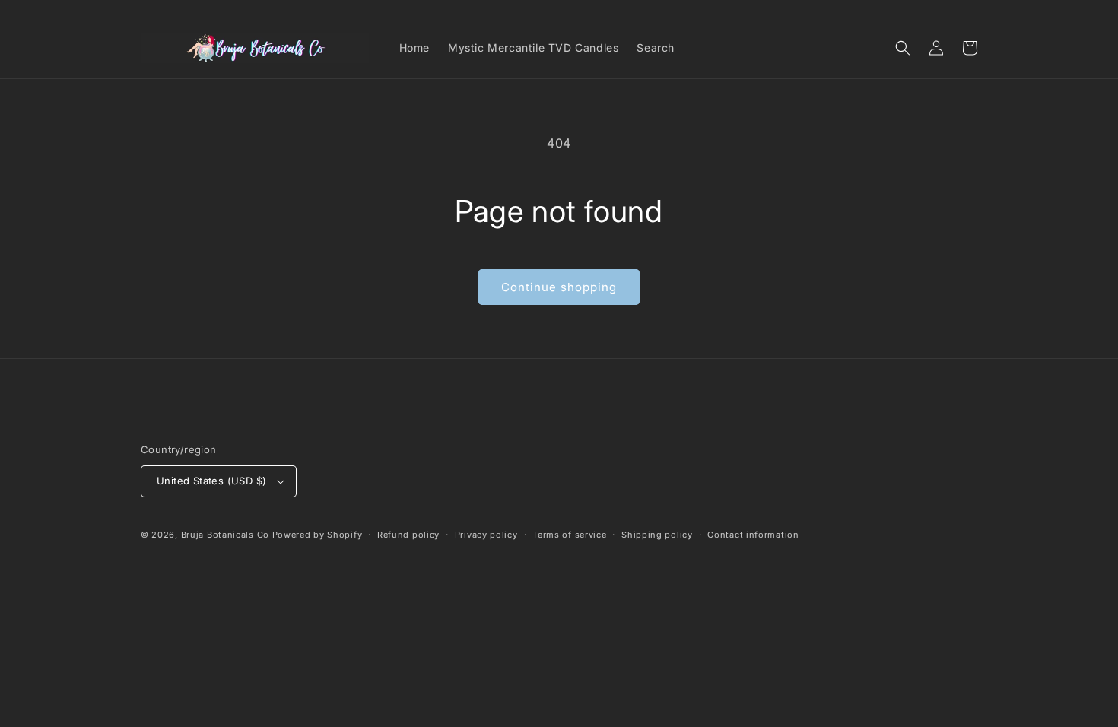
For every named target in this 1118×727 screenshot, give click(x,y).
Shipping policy (657, 534)
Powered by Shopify (317, 534)
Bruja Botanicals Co (225, 534)
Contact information (753, 534)
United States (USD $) (211, 481)
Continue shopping (559, 287)
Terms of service (569, 534)
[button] (902, 48)
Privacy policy (486, 534)
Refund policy (408, 534)
